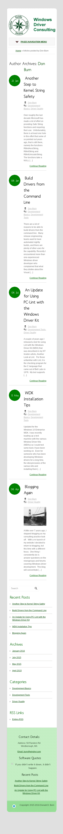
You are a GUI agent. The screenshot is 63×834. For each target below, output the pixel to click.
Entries (17, 719)
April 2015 (17, 670)
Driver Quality (37, 109)
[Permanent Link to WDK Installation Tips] (34, 398)
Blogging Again (19, 633)
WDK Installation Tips (22, 626)
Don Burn (32, 103)
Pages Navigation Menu (34, 42)
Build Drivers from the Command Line (29, 610)
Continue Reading (38, 166)
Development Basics (21, 688)
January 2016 (18, 651)
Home (18, 51)
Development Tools (37, 329)
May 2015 (16, 664)
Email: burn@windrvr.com (29, 751)
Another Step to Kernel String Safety (28, 604)
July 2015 (16, 657)
